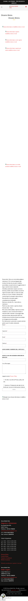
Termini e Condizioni (6, 558)
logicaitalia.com (15, 590)
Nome (4, 324)
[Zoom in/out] (10, 598)
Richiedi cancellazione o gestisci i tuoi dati (11, 563)
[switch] (3, 599)
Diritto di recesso (5, 559)
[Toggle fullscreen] (7, 598)
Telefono (4, 343)
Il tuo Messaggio (6, 363)
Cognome (4, 331)
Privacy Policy (13, 376)
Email (3, 337)
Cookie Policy (4, 556)
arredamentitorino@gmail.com (9, 530)
